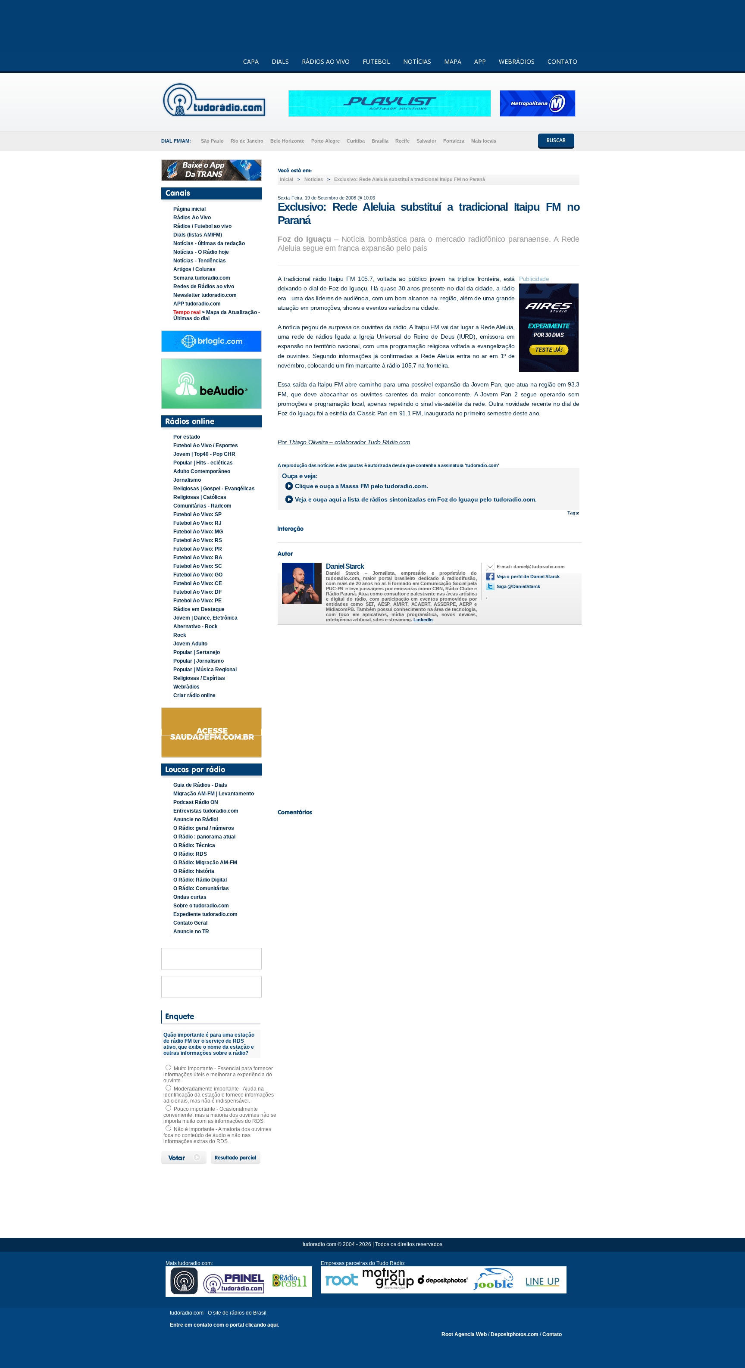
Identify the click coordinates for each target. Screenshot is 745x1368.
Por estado (186, 437)
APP (480, 61)
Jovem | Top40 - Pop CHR (204, 454)
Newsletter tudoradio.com (205, 295)
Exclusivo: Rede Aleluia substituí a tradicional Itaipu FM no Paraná (409, 179)
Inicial (286, 179)
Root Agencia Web (464, 1334)
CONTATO (562, 61)
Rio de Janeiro (247, 140)
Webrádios (186, 687)
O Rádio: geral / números (203, 828)
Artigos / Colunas (194, 269)
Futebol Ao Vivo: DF (197, 592)
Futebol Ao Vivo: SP (197, 514)
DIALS (280, 61)
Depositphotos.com (514, 1334)
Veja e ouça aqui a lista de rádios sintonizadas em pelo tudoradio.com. (416, 499)
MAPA (452, 61)
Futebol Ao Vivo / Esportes (205, 445)
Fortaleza (453, 140)
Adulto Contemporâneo (201, 471)
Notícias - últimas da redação (209, 243)
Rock (179, 635)
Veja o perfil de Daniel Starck (528, 576)
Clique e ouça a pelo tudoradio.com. (361, 486)
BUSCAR (556, 140)
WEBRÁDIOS (517, 61)
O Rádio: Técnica (194, 845)
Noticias (313, 179)
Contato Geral (190, 923)
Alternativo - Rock (195, 626)
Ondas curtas (190, 897)
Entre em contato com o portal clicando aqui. (224, 1325)
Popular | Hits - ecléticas (203, 463)
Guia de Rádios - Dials (200, 785)
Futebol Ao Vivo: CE (197, 583)
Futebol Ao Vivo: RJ (197, 523)
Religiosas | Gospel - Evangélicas (214, 489)
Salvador (426, 140)
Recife (402, 140)
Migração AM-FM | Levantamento (213, 794)
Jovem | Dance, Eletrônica (205, 618)
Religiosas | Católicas (199, 497)
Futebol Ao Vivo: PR (197, 549)
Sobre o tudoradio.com (201, 906)
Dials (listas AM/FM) (197, 235)
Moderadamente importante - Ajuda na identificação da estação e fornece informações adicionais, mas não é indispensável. (218, 1095)
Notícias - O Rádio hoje (201, 252)
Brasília (380, 140)
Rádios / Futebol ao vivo (202, 226)
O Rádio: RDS (190, 854)
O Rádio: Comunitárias (201, 888)
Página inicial (189, 209)
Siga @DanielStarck (518, 586)
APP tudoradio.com (197, 304)
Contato (552, 1334)
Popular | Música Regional (205, 670)
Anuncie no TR (191, 932)
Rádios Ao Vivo (192, 218)
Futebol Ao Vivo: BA (197, 558)
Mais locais (483, 140)
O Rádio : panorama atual (204, 837)
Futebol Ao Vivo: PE (197, 601)
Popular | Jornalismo (198, 661)
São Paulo (212, 140)
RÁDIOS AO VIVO (326, 61)
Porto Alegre (325, 140)
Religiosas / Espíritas (199, 678)
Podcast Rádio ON (195, 802)
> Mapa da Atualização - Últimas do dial (216, 315)
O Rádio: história (193, 871)
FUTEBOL (376, 61)
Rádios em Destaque (199, 609)
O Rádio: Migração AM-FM (205, 863)
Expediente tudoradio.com (205, 914)
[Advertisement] (428, 714)
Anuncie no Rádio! (195, 819)
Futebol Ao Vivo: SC (197, 566)
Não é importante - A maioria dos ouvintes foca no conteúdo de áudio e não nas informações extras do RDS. (217, 1135)
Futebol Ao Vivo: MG (198, 532)
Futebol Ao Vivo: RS (197, 540)
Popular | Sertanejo (196, 652)
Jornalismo (187, 480)
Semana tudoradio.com (201, 278)
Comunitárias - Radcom (202, 506)
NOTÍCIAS (417, 61)
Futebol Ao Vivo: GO (197, 575)
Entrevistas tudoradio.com (205, 811)
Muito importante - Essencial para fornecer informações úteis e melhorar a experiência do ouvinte (218, 1075)
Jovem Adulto (190, 644)
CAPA (251, 61)
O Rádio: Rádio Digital (200, 880)
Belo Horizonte (287, 140)
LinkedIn (423, 619)
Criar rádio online (194, 695)
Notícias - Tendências (199, 261)
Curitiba (356, 140)
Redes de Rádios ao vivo (203, 287)
